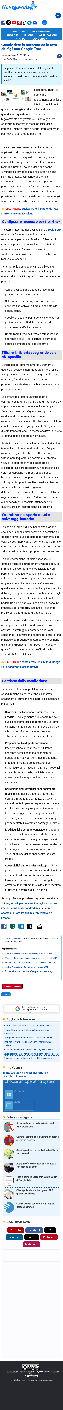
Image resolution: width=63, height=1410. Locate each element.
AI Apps (20, 38)
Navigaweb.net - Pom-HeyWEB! (19, 1372)
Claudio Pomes (20, 59)
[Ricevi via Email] (35, 25)
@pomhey (33, 59)
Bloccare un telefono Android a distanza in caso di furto (30, 962)
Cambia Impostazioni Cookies (40, 1380)
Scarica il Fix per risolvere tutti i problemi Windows (28, 1058)
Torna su (6, 994)
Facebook (34, 1230)
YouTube (15, 1230)
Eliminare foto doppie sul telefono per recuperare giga (29, 971)
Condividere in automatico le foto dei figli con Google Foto (29, 47)
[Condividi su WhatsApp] (12, 929)
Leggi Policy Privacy (18, 1380)
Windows (19, 31)
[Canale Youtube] (14, 23)
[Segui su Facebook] (3, 24)
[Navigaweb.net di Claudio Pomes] (19, 11)
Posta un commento (12, 986)
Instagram (31, 1244)
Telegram (14, 1237)
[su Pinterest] (19, 25)
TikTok (31, 1237)
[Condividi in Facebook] (4, 929)
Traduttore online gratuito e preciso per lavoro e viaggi (29, 954)
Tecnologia (39, 38)
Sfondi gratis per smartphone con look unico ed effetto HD (31, 958)
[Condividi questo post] (59, 56)
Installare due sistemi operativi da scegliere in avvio (28, 1049)
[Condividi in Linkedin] (21, 929)
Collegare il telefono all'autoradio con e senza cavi (28, 1037)
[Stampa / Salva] (39, 926)
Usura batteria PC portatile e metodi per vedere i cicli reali (31, 1054)
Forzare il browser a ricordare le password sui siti (27, 1025)
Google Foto (53, 229)
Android (12, 35)
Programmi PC (41, 31)
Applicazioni (48, 35)
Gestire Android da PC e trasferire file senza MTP (27, 967)
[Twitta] (29, 929)
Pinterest (49, 1237)
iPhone (28, 35)
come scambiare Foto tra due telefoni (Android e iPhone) (26, 913)
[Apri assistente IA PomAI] (58, 15)
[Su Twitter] (8, 24)
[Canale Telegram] (29, 25)
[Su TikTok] (24, 24)
